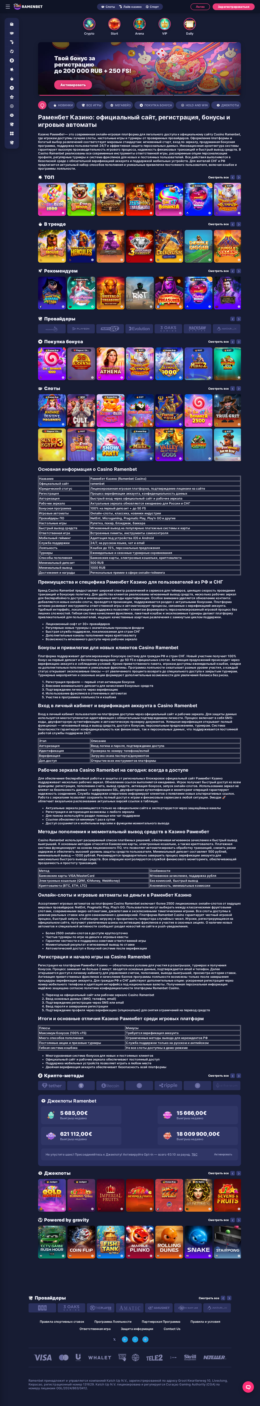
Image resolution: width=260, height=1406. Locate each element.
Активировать (223, 1154)
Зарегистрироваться (233, 7)
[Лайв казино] (12, 42)
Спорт (154, 7)
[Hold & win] (12, 106)
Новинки (65, 105)
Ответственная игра (95, 1329)
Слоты (110, 7)
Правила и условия (205, 1321)
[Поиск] (42, 105)
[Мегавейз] (12, 97)
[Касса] (12, 24)
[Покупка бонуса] (12, 87)
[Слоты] (12, 33)
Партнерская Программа (161, 1321)
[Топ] (12, 69)
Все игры (93, 105)
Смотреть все (218, 177)
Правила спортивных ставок (62, 1321)
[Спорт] (12, 51)
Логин (200, 7)
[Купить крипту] (12, 60)
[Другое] (12, 133)
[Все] (12, 142)
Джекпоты (230, 105)
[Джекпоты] (12, 115)
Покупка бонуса (158, 105)
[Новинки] (12, 78)
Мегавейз (123, 105)
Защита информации (137, 1329)
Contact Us (172, 1329)
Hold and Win (197, 105)
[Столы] (12, 124)
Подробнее (70, 85)
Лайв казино (132, 7)
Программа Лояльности (113, 1321)
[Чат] (248, 1387)
